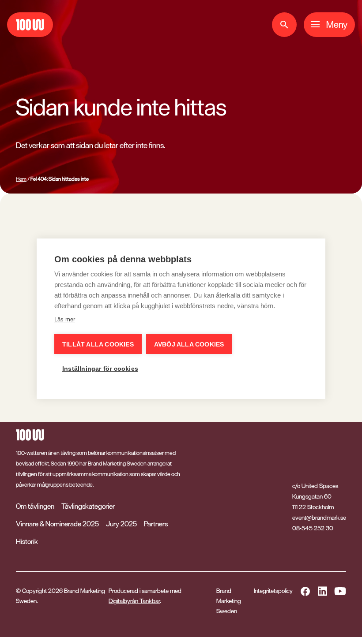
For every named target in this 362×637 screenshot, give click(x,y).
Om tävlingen (35, 506)
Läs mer (64, 319)
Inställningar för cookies (100, 368)
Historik (27, 541)
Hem (21, 179)
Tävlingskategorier (88, 506)
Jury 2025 (121, 523)
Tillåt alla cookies (98, 344)
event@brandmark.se (319, 517)
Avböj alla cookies (189, 344)
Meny (336, 24)
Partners (156, 523)
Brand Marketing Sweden (228, 601)
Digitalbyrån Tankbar (134, 601)
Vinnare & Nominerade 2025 (57, 523)
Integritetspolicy (273, 591)
